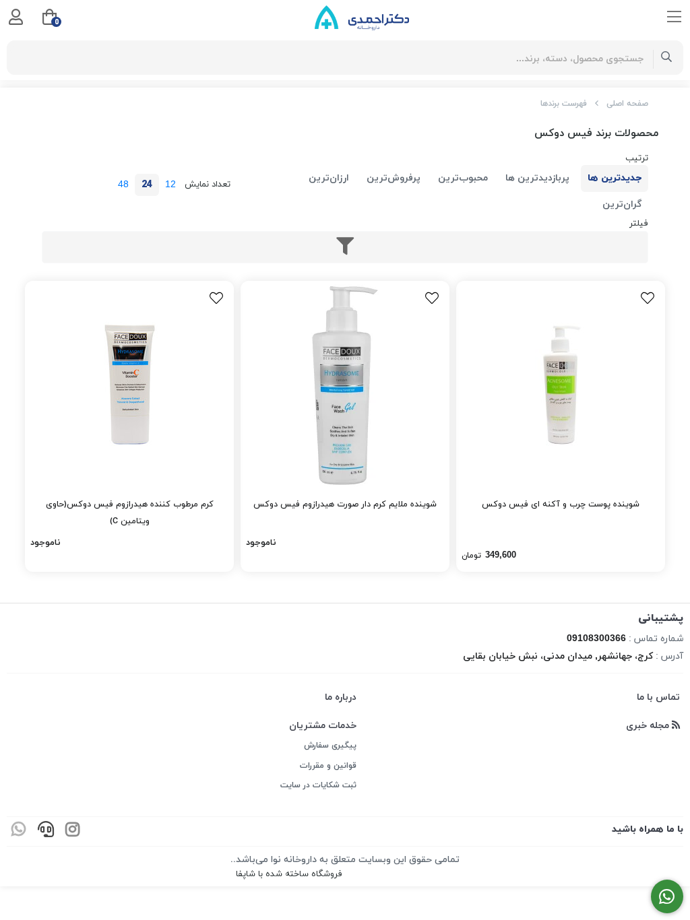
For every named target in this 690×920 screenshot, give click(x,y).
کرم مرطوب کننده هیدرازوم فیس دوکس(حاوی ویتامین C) (130, 512)
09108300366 (596, 638)
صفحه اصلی (627, 103)
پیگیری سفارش (330, 745)
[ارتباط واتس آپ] (667, 897)
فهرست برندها (563, 103)
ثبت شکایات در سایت (318, 785)
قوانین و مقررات (328, 765)
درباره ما (340, 697)
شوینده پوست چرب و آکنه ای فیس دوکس (560, 504)
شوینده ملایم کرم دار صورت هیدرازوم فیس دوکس (345, 504)
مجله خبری (649, 725)
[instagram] (73, 831)
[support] (46, 831)
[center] (667, 57)
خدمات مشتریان (322, 725)
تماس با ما (658, 697)
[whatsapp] (19, 831)
